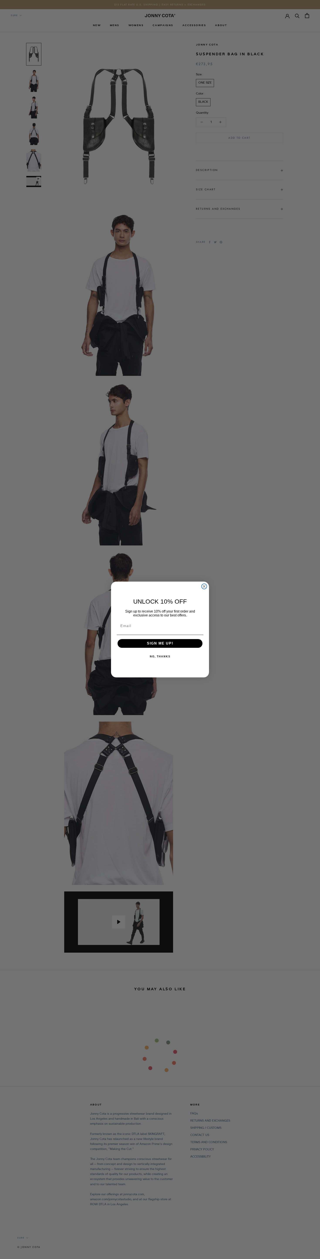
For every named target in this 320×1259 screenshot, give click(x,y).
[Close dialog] (204, 586)
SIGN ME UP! (160, 643)
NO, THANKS (160, 656)
